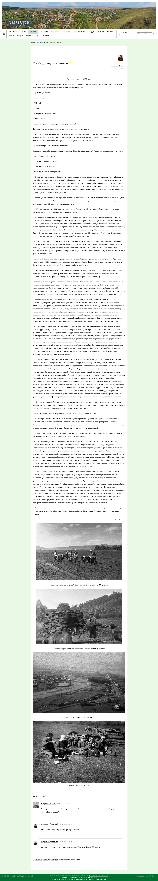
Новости (13, 32)
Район (23, 32)
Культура (55, 32)
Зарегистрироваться (125, 35)
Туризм (100, 32)
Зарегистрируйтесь (48, 817)
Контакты (45, 36)
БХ (37, 36)
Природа (66, 32)
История (33, 32)
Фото (11, 36)
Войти (125, 32)
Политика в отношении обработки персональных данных (79, 877)
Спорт (110, 32)
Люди (91, 32)
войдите (62, 817)
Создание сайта (141, 876)
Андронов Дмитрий (118, 66)
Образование (79, 32)
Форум (29, 36)
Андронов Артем (48, 803)
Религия (44, 32)
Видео (20, 36)
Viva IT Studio (151, 876)
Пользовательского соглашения (98, 876)
